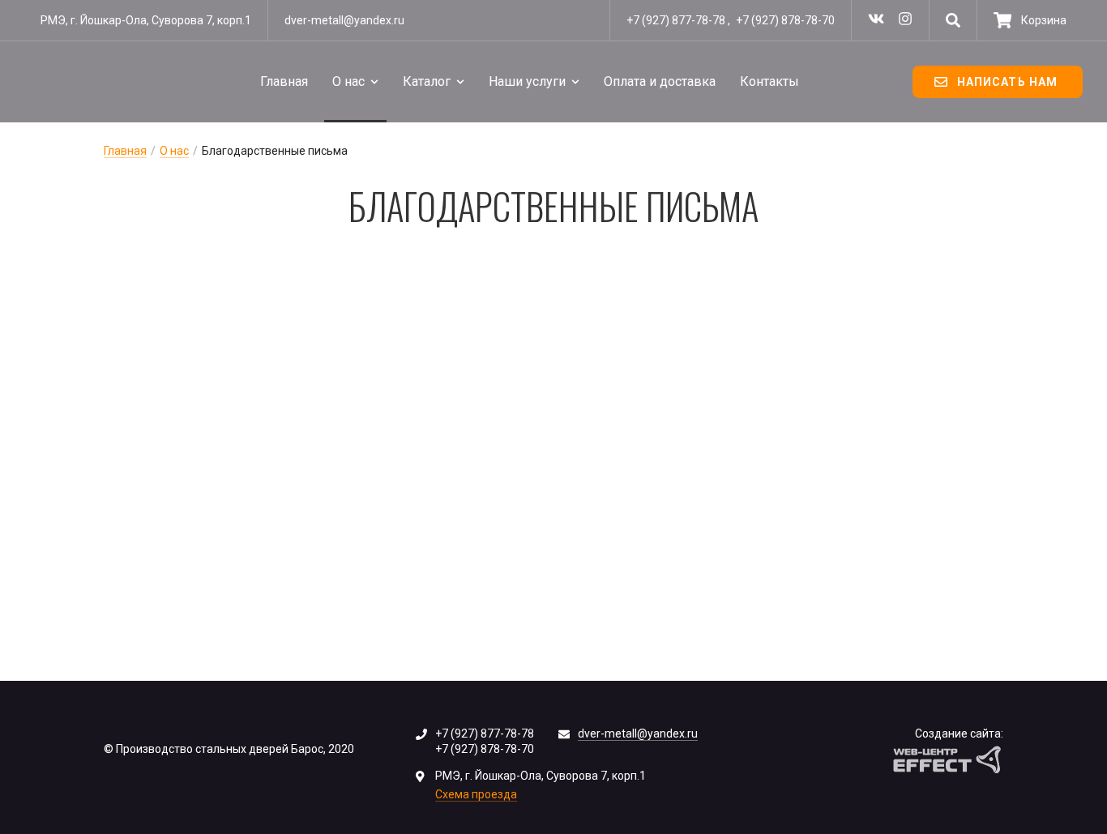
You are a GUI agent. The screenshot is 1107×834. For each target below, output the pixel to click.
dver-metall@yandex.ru (344, 20)
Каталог (427, 81)
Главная (284, 81)
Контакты (769, 81)
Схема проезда (476, 794)
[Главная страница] (85, 81)
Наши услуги (527, 81)
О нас (348, 81)
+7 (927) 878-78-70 (785, 20)
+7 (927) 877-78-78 (675, 20)
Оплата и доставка (660, 81)
